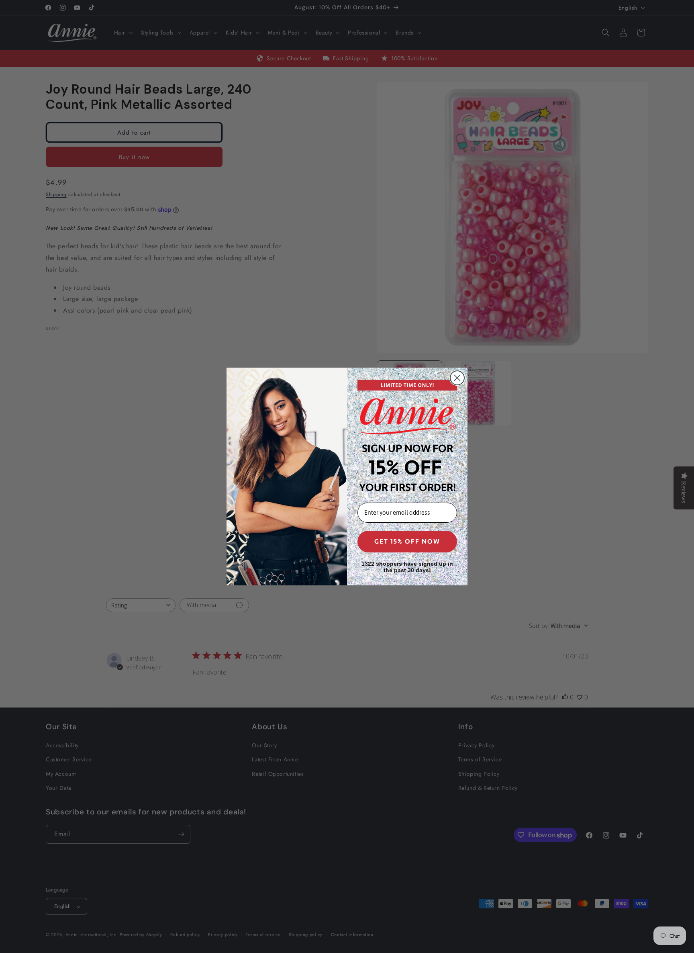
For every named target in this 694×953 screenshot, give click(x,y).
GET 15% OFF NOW (407, 542)
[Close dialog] (457, 378)
